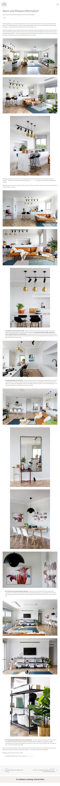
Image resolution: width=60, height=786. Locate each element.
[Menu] (57, 4)
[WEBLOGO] (4, 4)
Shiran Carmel (30, 756)
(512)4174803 (39, 779)
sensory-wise (32, 180)
